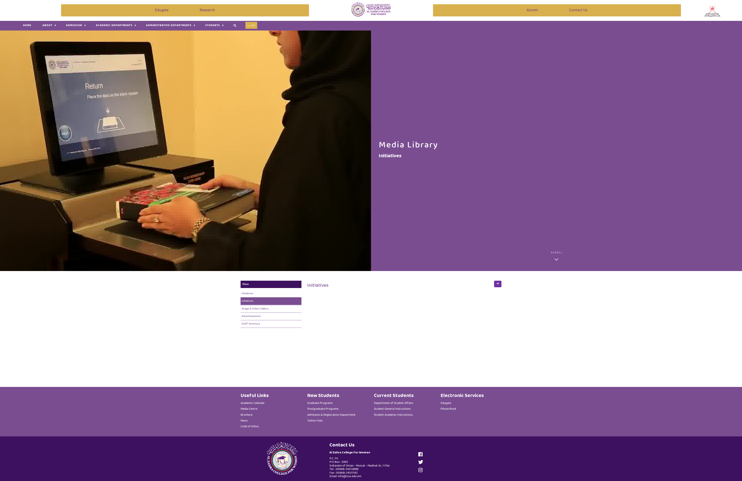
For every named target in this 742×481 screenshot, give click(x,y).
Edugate (161, 10)
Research (207, 10)
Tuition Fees (315, 420)
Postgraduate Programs (323, 409)
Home (27, 25)
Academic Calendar (253, 403)
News (244, 420)
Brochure (247, 415)
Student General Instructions (392, 409)
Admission (74, 25)
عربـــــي (251, 25)
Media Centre (249, 409)
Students (212, 25)
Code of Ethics (250, 426)
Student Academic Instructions (393, 415)
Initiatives (247, 293)
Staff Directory (251, 323)
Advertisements (251, 316)
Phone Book (448, 409)
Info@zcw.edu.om (349, 476)
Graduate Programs (320, 403)
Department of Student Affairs (393, 403)
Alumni (532, 10)
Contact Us (578, 10)
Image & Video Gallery (255, 308)
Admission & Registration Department (331, 415)
